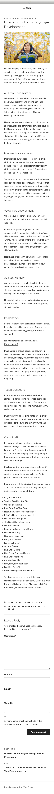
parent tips (29, 606)
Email (7, 689)
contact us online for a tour (29, 587)
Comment (10, 636)
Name (8, 674)
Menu (28, 8)
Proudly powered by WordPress (18, 787)
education (14, 606)
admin (32, 18)
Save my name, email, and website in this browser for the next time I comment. (23, 723)
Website (8, 703)
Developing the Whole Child (25, 602)
